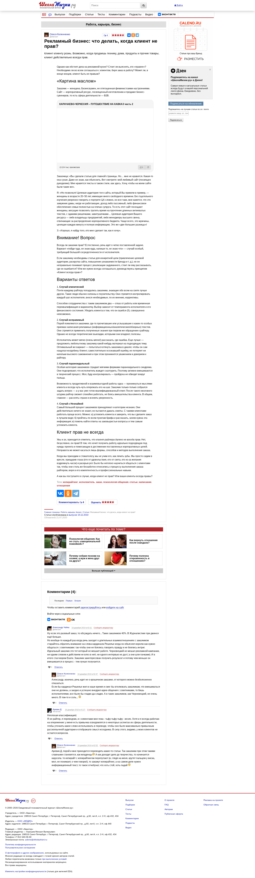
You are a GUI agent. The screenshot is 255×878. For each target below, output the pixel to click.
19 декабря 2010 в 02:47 (87, 674)
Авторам (169, 809)
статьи (134, 482)
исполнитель (87, 482)
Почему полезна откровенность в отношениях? (139, 558)
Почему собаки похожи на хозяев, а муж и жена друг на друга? (84, 558)
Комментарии (117, 14)
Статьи (89, 14)
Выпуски (60, 14)
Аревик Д (57, 709)
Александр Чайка (61, 627)
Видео (149, 14)
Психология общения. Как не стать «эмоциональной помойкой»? (84, 541)
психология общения (115, 482)
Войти (179, 5)
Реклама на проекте (213, 800)
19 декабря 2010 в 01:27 (75, 710)
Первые (69, 601)
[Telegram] (137, 35)
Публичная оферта (174, 814)
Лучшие (77, 601)
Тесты (101, 14)
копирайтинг (70, 482)
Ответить (58, 667)
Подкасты (135, 14)
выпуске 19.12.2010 (78, 515)
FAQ (167, 804)
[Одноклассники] (133, 35)
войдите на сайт (115, 607)
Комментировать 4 (71, 502)
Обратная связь (211, 804)
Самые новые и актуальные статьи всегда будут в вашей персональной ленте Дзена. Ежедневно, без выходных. (189, 89)
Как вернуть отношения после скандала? (143, 541)
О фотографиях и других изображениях (24, 853)
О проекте (169, 800)
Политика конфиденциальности (20, 844)
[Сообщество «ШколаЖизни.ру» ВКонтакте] (166, 14)
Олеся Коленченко (66, 673)
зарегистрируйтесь (90, 607)
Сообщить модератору (103, 628)
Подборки (75, 14)
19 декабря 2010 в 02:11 (82, 628)
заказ (99, 482)
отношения (63, 485)
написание (145, 482)
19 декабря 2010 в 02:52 (87, 745)
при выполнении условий (54, 859)
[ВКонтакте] (129, 35)
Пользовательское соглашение (20, 847)
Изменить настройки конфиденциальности (25, 871)
